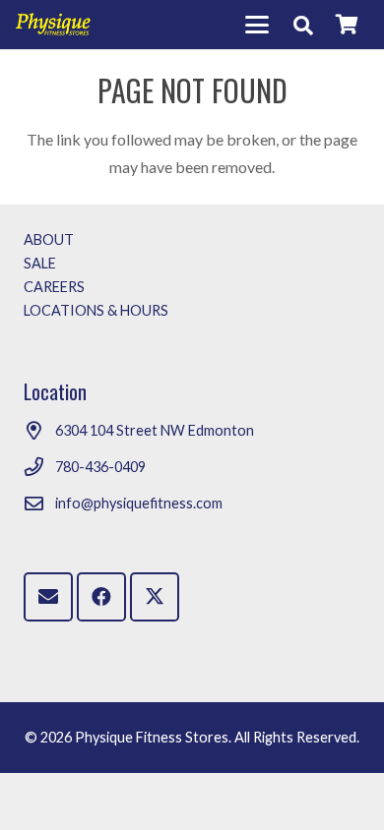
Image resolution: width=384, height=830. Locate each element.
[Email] (48, 597)
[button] (257, 24)
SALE (40, 263)
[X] (154, 597)
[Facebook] (101, 597)
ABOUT (49, 239)
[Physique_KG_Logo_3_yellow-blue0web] (53, 24)
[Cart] (346, 24)
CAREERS (54, 286)
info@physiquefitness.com (139, 503)
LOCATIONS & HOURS (96, 310)
